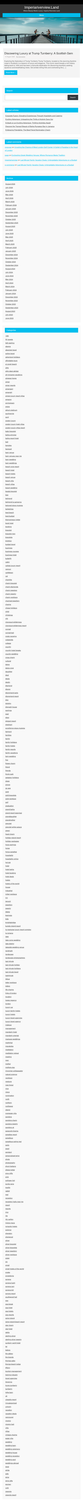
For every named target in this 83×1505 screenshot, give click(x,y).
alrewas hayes (11, 378)
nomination (9, 1095)
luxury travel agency (13, 1021)
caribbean (9, 572)
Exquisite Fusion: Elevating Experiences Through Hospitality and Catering (33, 115)
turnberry (8, 1389)
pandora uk (9, 1127)
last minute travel (11, 972)
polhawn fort (10, 1180)
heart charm (9, 834)
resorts (8, 1208)
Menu (41, 15)
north (7, 1099)
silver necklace (11, 1254)
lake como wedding (12, 940)
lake (7, 936)
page (7, 155)
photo (7, 1159)
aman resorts (10, 385)
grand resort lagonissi (13, 813)
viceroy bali (9, 1424)
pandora (8, 1117)
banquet (8, 449)
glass (7, 781)
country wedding (11, 654)
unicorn (8, 1406)
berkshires (9, 509)
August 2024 (10, 268)
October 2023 (10, 304)
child (7, 611)
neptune (8, 1081)
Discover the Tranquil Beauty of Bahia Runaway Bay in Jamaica (29, 126)
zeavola (8, 1491)
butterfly (8, 558)
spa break (9, 1304)
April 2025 (9, 240)
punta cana (9, 1184)
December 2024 (11, 254)
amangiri (8, 392)
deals (7, 678)
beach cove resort (12, 466)
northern (8, 1102)
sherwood (9, 1237)
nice (7, 1088)
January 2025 (10, 251)
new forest (9, 1085)
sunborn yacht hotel (12, 1343)
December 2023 (11, 297)
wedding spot (10, 1459)
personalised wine (12, 1155)
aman (7, 382)
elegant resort (10, 721)
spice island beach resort (15, 1321)
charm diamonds (11, 587)
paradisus (9, 1138)
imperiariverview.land (41, 7)
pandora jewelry (11, 1124)
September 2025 (11, 223)
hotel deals (9, 876)
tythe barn (9, 1392)
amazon (8, 399)
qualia (7, 1187)
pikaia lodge (10, 1170)
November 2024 (11, 258)
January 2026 (10, 208)
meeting (8, 1056)
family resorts (10, 749)
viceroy (8, 1420)
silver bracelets (11, 1247)
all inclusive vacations (13, 374)
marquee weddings (12, 1039)
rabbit (7, 1191)
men (7, 1060)
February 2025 (11, 247)
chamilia (8, 579)
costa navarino (11, 636)
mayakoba (9, 1046)
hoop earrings (10, 844)
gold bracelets (10, 795)
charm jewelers (11, 590)
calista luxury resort (12, 565)
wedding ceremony (12, 1449)
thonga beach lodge (13, 1364)
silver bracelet (10, 1244)
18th (7, 336)
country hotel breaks (13, 650)
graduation (9, 806)
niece (7, 1092)
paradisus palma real (13, 1141)
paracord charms (11, 1131)
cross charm (10, 657)
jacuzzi (8, 901)
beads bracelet (11, 491)
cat (6, 576)
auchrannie (9, 413)
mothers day (10, 1067)
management (10, 1028)
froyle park (9, 774)
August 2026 (10, 184)
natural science (11, 1074)
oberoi (7, 1110)
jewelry (8, 908)
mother (8, 1064)
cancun (8, 569)
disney (7, 689)
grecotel (8, 823)
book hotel (9, 523)
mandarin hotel (11, 1032)
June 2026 (9, 191)
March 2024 (9, 286)
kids (7, 919)
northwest (9, 1106)
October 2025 (10, 219)
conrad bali (9, 632)
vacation (8, 1410)
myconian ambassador (14, 1071)
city (6, 618)
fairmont (8, 731)
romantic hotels (11, 1226)
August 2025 (10, 226)
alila (7, 367)
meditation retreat (12, 1053)
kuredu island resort (13, 926)
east (7, 714)
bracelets (8, 537)
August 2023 (10, 311)
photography (10, 1162)
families (8, 735)
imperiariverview (11, 160)
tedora (7, 1350)
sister (7, 1258)
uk (6, 1396)
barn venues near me (13, 456)
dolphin (8, 703)
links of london (11, 993)
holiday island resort (13, 837)
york (7, 1488)
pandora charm (11, 1120)
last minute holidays (13, 968)
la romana (9, 933)
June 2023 (9, 318)
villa (7, 1428)
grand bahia (10, 809)
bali (6, 442)
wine (7, 1477)
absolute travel (11, 350)
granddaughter (11, 816)
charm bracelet (11, 583)
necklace (8, 1078)
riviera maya (10, 1223)
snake (7, 1272)
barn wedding (10, 459)
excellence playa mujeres (15, 728)
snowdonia (9, 1276)
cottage (8, 643)
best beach (9, 512)
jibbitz (7, 912)
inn (6, 897)
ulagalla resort (10, 1399)
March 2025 (9, 244)
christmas (9, 615)
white (7, 1470)
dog (6, 700)
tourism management (13, 1371)
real (6, 1194)
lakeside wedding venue (14, 947)
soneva (8, 1279)
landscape (9, 954)
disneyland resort (12, 696)
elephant (8, 724)
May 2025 (9, 237)
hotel (7, 866)
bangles (8, 445)
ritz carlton (9, 1219)
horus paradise (11, 852)
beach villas (10, 484)
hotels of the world (12, 883)
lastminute (9, 975)
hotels (7, 880)
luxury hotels (10, 1014)
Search (9, 90)
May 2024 (9, 279)
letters (7, 986)
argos (7, 406)
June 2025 (9, 233)
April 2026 (9, 198)
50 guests (9, 339)
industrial (8, 890)
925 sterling (9, 343)
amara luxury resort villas (15, 396)
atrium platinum (11, 410)
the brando (9, 1357)
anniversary (9, 403)
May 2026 (9, 194)
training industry (11, 1375)
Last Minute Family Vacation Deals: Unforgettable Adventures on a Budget (48, 160)
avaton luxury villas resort (15, 427)
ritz (6, 1216)
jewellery (8, 905)
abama (8, 346)
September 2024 (11, 265)
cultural (8, 661)
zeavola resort (10, 1495)
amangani (9, 389)
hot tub (8, 862)
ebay (7, 717)
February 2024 (11, 290)
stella (7, 1332)
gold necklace (10, 798)
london (8, 1003)
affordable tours (11, 360)
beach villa (9, 481)
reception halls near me (14, 1201)
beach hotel (9, 470)
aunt (7, 417)
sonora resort (10, 1293)
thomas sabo (10, 1360)
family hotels (10, 746)
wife (7, 1474)
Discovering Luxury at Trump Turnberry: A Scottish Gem (38, 53)
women (8, 1484)
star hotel (8, 1329)
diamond (8, 685)
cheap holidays (11, 608)
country (8, 647)
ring (6, 1212)
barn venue (9, 452)
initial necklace (11, 894)
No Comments (20, 57)
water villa (9, 1438)
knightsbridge (10, 922)
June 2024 (9, 276)
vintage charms (11, 1435)
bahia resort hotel (12, 438)
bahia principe (10, 435)
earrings (8, 710)
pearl (7, 1148)
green (7, 830)
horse (7, 848)
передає (8, 147)
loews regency (11, 1000)
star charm (9, 1325)
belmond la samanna (13, 502)
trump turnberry (11, 1385)
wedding (8, 1442)
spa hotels (9, 1311)
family (7, 738)
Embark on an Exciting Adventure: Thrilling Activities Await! (28, 123)
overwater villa (11, 1113)
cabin (7, 562)
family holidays (11, 742)
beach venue (10, 477)
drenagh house (11, 707)
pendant (8, 1152)
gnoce (7, 784)
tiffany (7, 1367)
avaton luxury (10, 420)
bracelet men (10, 533)
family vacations (11, 753)
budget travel (10, 544)
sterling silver (10, 1336)
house (7, 887)
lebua (7, 979)
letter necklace (11, 982)
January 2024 (10, 293)
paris (7, 1145)
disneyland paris (11, 692)
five (6, 760)
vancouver (9, 1417)
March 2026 (9, 201)
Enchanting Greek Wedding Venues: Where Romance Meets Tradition (38, 155)
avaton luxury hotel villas (14, 424)
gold (7, 791)
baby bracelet (10, 431)
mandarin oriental (12, 1035)
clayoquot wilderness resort (15, 625)
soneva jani (9, 1286)
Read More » (11, 72)
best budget (9, 516)
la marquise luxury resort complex (18, 929)
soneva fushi (10, 1283)
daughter (8, 671)
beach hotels (10, 473)
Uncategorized (11, 1403)
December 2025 (11, 212)
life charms (9, 989)
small (7, 1265)
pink (7, 1177)
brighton (8, 541)
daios (7, 664)
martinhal (9, 1042)
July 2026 (9, 187)
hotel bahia (9, 869)
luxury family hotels (12, 1011)
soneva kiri (9, 1290)
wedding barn (10, 1445)
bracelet (8, 530)
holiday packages (12, 841)
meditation (9, 1049)
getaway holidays (12, 777)
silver (7, 1240)
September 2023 (11, 307)
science (8, 1230)
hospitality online (11, 859)
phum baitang (10, 1166)
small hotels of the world (14, 1269)
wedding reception (12, 1456)
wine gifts (9, 1481)
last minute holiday (12, 965)
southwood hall (11, 1297)
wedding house (11, 1452)
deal (7, 675)
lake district (9, 943)
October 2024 (10, 261)
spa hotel (8, 1307)
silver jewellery (11, 1251)
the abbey (9, 1353)
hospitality (9, 855)
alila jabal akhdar (12, 371)
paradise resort (11, 1134)
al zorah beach (11, 364)
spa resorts (9, 1314)
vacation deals (11, 1413)
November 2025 (11, 216)
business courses (12, 551)
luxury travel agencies (13, 1018)
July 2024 (9, 272)
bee (6, 495)
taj (6, 1346)
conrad (8, 629)
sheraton (8, 1233)
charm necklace (11, 597)
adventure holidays (12, 357)
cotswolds (9, 639)
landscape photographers (15, 957)
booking (8, 526)
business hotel (11, 555)
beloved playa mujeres (14, 505)
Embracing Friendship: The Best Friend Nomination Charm (27, 130)
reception (9, 1198)
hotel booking (10, 873)
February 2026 (11, 205)
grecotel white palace (13, 827)
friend (7, 767)
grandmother (10, 820)
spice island (10, 1318)
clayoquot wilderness (13, 622)
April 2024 (9, 283)
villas (7, 1431)
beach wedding (11, 488)
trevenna (8, 1382)
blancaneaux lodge (12, 519)
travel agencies (11, 1378)
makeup (8, 1025)
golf (6, 802)
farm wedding (10, 756)
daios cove (9, 668)
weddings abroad (12, 1463)
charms (8, 604)
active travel (10, 353)
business (8, 548)
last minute (9, 961)
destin (7, 682)
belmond (8, 498)
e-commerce (9, 165)
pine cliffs (9, 1173)
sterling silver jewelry (13, 1339)
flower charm (10, 763)
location (8, 996)
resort (7, 1205)
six (6, 1261)
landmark (9, 951)
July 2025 (9, 230)
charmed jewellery (12, 601)
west (7, 1466)
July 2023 (9, 314)
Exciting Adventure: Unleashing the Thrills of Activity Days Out (29, 119)
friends (8, 770)
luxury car (9, 1007)
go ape (8, 788)
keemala (8, 915)
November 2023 (11, 300)
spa (6, 1300)
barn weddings (11, 463)
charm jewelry (10, 594)
